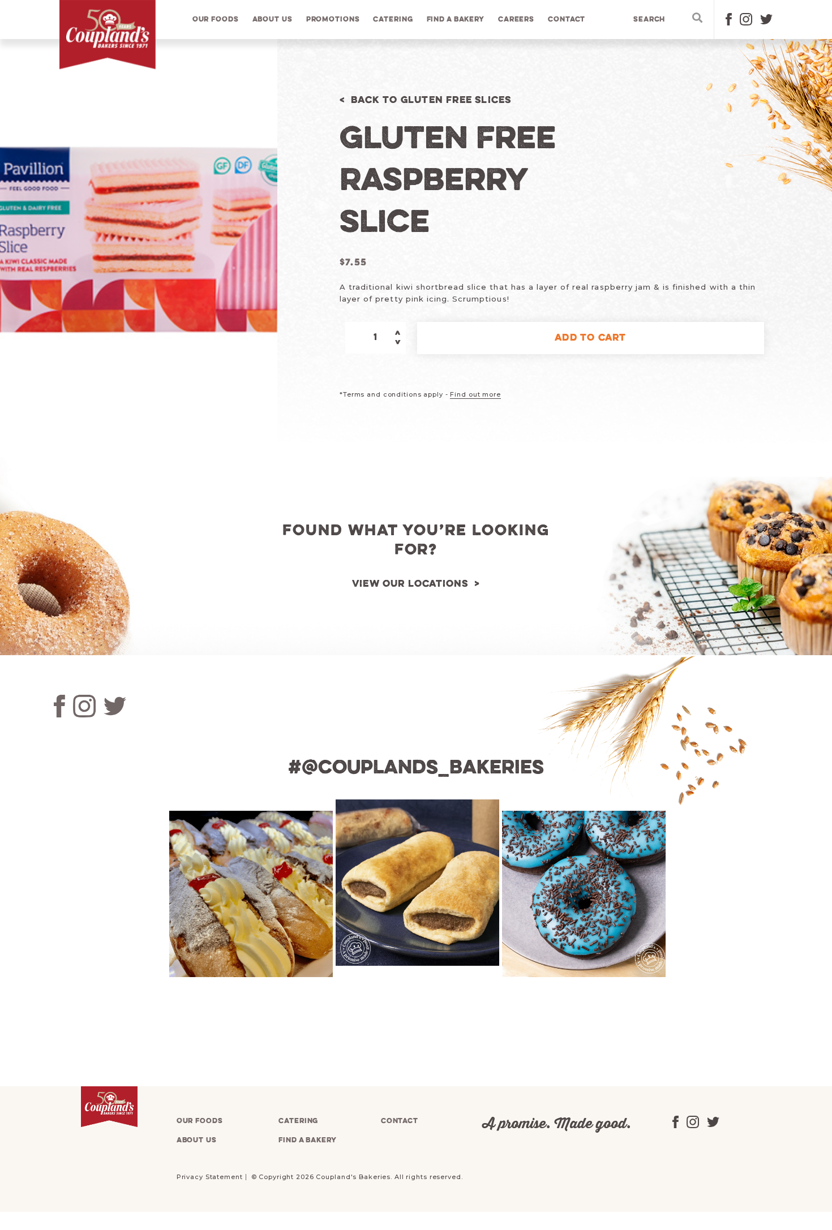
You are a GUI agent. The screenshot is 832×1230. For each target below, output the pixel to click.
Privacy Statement (210, 1177)
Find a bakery (455, 19)
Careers (516, 19)
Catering (393, 19)
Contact (566, 19)
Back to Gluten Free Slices (431, 100)
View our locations (410, 584)
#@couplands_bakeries (416, 768)
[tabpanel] (249, 894)
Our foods (215, 19)
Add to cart (590, 338)
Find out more (475, 394)
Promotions (333, 19)
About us (272, 19)
